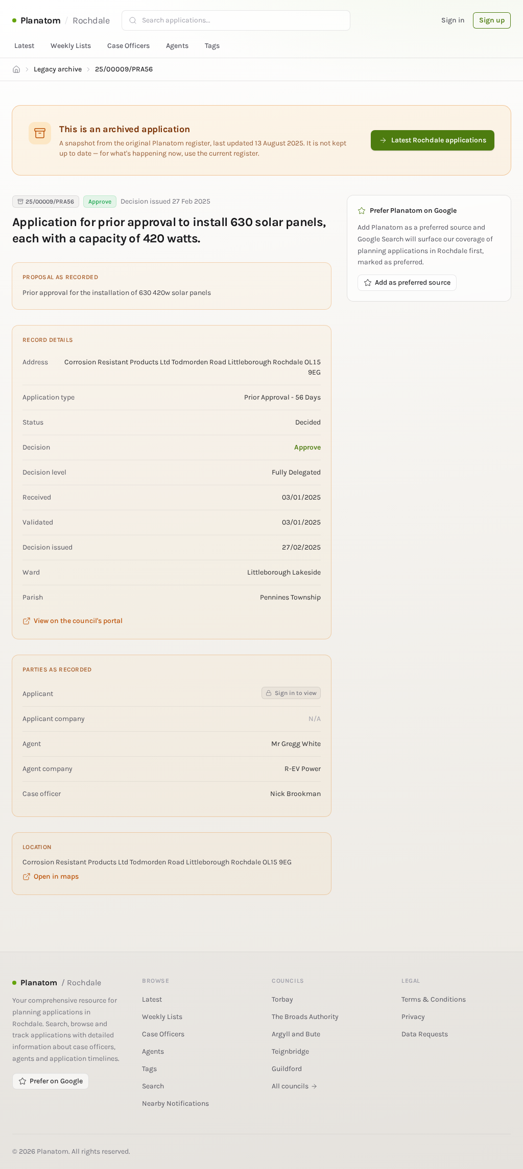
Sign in (453, 20)
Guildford (287, 1068)
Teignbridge (290, 1051)
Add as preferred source (412, 282)
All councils (290, 1086)
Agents (177, 45)
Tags (212, 45)
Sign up (492, 20)
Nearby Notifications (175, 1103)
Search (153, 1086)
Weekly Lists (71, 45)
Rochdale (91, 20)
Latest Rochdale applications (438, 140)
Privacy (413, 1016)
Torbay (282, 999)
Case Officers (128, 45)
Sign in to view (296, 693)
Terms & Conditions (433, 999)
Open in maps (56, 876)
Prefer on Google (56, 1081)
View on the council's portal (78, 620)
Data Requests (424, 1034)
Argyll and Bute (296, 1034)
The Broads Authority (305, 1016)
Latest (24, 45)
